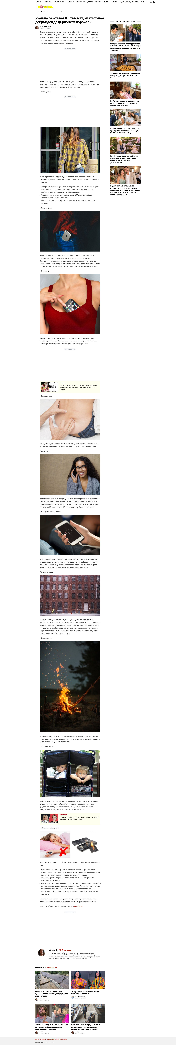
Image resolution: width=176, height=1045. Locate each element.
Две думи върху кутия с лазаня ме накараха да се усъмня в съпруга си (125, 75)
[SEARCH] (151, 2)
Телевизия (114, 2)
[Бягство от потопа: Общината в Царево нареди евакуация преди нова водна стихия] (52, 980)
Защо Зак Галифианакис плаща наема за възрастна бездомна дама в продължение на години (51, 1026)
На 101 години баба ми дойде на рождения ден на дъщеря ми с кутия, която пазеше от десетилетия (124, 159)
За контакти (43, 1039)
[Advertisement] (70, 65)
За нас (143, 2)
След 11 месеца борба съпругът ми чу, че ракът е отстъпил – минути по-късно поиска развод (125, 130)
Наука (106, 2)
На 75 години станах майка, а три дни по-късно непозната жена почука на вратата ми (124, 103)
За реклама (50, 1039)
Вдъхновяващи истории (129, 2)
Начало (39, 2)
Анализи (98, 2)
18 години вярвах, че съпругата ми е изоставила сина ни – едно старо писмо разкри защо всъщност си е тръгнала (125, 46)
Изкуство (71, 2)
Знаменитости (60, 2)
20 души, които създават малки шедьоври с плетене (85, 992)
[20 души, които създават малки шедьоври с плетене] (88, 980)
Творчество (48, 2)
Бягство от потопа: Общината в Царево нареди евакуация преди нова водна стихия (51, 993)
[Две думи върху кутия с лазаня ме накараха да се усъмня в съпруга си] (125, 62)
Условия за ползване (61, 1039)
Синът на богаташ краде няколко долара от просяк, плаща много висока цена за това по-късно (85, 1026)
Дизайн (90, 2)
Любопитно (81, 2)
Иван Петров (79, 906)
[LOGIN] (154, 2)
